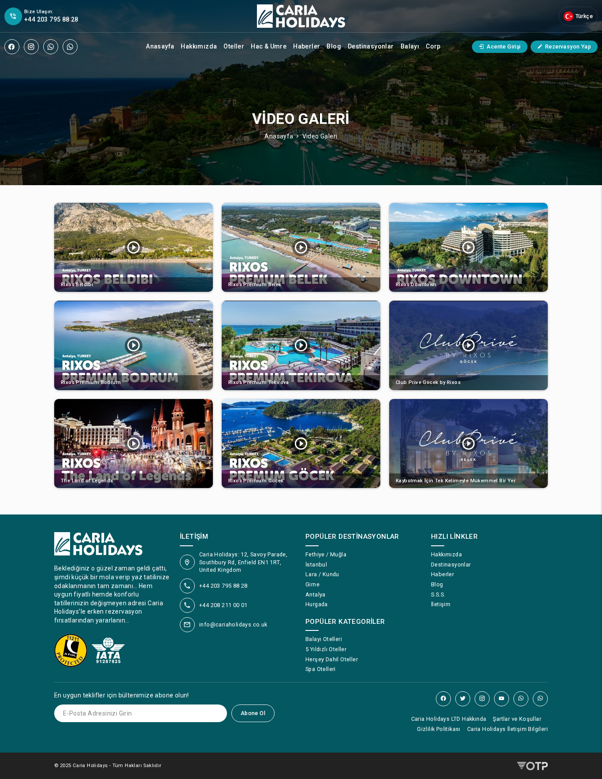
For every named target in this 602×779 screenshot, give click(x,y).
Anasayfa (160, 46)
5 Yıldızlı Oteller (325, 649)
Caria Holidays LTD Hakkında (449, 719)
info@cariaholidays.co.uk (233, 624)
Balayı (410, 46)
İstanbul (316, 564)
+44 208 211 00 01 (223, 605)
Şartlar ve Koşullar (517, 719)
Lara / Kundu (322, 574)
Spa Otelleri (320, 669)
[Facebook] (11, 46)
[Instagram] (31, 46)
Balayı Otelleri (323, 639)
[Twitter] (462, 698)
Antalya (315, 594)
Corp (433, 46)
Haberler (306, 46)
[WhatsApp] (50, 46)
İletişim (440, 604)
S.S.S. (438, 594)
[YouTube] (501, 698)
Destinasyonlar (371, 46)
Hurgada (316, 604)
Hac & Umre (268, 46)
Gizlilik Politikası (439, 729)
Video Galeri (320, 136)
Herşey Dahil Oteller (331, 659)
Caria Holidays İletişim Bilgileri (507, 729)
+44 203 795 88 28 (223, 585)
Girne (312, 584)
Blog (334, 46)
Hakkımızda (199, 46)
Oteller (233, 46)
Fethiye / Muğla (325, 554)
